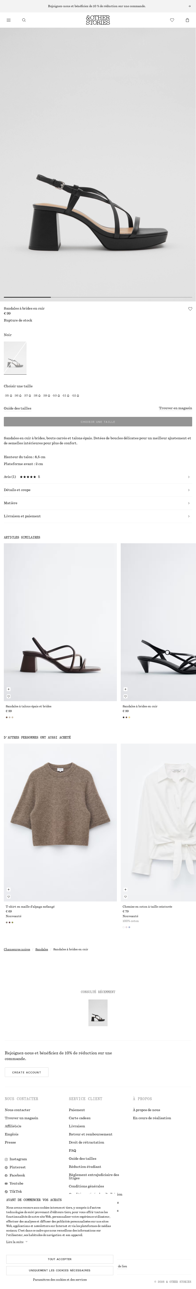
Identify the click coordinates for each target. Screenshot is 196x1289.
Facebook (17, 1175)
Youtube (16, 1183)
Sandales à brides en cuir (140, 706)
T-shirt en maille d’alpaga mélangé (30, 906)
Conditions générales (86, 1186)
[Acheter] (8, 20)
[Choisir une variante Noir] (15, 358)
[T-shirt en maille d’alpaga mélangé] (60, 822)
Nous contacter (17, 1110)
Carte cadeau (80, 1118)
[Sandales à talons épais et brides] (60, 622)
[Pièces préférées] (172, 20)
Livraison (77, 1126)
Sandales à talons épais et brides (28, 706)
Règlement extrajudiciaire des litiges (94, 1176)
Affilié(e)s (13, 1126)
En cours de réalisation (152, 1118)
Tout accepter (60, 1259)
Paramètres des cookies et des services (60, 1279)
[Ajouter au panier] (9, 689)
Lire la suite (14, 1242)
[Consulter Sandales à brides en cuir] (98, 1012)
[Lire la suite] (98, 6)
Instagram (18, 1159)
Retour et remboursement (91, 1134)
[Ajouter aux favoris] (190, 309)
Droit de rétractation (86, 1142)
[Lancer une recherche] (24, 20)
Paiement (77, 1110)
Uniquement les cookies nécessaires (59, 1270)
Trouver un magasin (21, 1118)
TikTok (16, 1191)
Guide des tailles (17, 408)
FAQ (72, 1150)
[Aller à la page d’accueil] (98, 20)
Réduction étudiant (85, 1167)
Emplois (11, 1134)
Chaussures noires (17, 949)
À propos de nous (146, 1110)
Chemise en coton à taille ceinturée (147, 906)
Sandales (41, 949)
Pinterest (18, 1167)
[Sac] (187, 20)
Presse (10, 1142)
